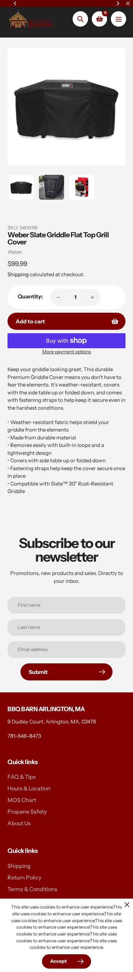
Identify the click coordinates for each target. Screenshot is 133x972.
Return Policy (24, 877)
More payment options (66, 352)
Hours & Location (29, 788)
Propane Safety (27, 811)
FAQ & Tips (22, 776)
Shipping (18, 274)
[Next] (117, 3)
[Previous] (15, 3)
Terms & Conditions (32, 889)
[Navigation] (118, 19)
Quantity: (30, 296)
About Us (19, 823)
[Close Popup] (127, 904)
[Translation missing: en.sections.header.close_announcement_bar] (127, 3)
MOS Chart (22, 800)
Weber (15, 252)
